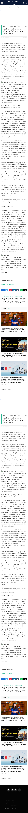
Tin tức (25, 37)
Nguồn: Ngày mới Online (7, 284)
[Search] (26, 3)
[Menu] (2, 3)
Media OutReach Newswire (12, 795)
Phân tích (14, 805)
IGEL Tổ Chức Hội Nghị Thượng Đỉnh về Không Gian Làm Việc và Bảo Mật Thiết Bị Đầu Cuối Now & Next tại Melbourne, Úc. (13, 355)
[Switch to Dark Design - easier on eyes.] (23, 3)
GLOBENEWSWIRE (10, 800)
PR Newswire (9, 798)
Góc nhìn (22, 803)
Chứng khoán (15, 803)
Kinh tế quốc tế (6, 803)
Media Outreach (6, 37)
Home (2, 7)
